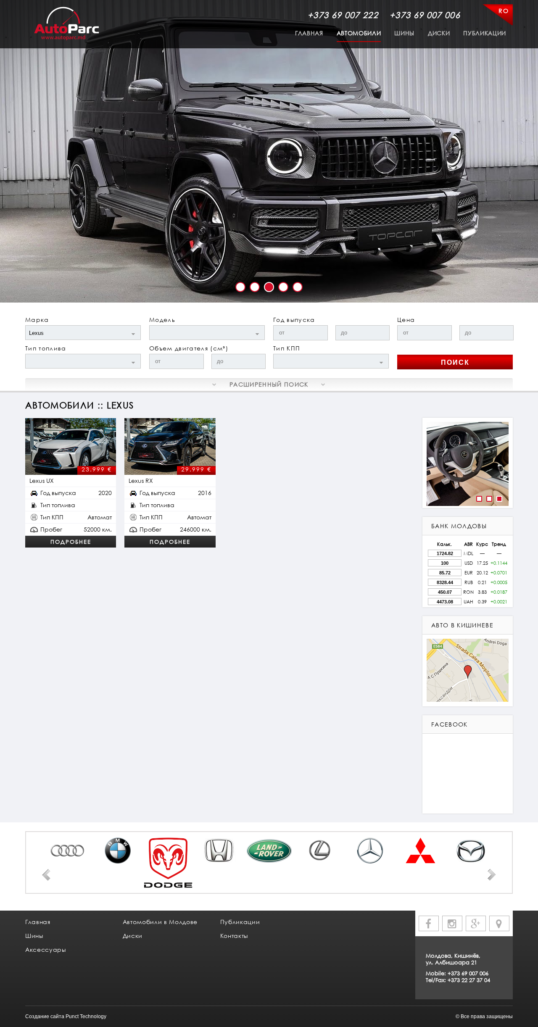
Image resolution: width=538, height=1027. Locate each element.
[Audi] (67, 850)
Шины (404, 33)
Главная (309, 33)
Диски (439, 33)
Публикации (484, 33)
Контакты (234, 935)
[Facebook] (429, 923)
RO (503, 10)
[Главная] (66, 24)
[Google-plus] (476, 923)
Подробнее (70, 541)
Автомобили (359, 33)
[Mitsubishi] (420, 850)
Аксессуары (45, 949)
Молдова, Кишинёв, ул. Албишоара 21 (453, 959)
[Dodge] (168, 862)
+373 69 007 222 (343, 15)
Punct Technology (86, 1016)
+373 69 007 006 (425, 15)
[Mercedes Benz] (370, 850)
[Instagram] (452, 923)
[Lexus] (319, 850)
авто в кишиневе (462, 625)
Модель (162, 319)
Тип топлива (45, 348)
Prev (46, 875)
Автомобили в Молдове (160, 921)
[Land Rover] (269, 850)
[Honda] (218, 850)
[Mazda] (471, 850)
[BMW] (117, 850)
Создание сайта (44, 1016)
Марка (37, 319)
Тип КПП (286, 348)
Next (492, 875)
